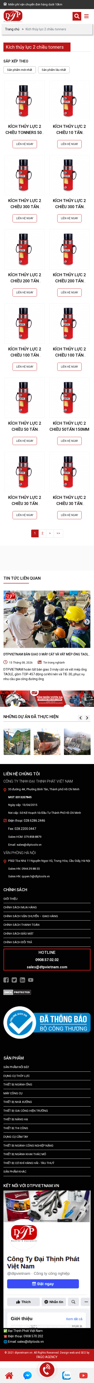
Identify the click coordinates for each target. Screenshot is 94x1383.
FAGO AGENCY (47, 1357)
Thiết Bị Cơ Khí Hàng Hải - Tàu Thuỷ (28, 1163)
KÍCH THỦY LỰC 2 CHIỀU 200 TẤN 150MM (69, 280)
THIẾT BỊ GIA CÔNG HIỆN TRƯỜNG (25, 1110)
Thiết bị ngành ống (17, 1084)
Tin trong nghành (54, 662)
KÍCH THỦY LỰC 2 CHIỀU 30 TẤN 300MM (24, 503)
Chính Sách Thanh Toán (21, 924)
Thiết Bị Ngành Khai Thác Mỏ (24, 1154)
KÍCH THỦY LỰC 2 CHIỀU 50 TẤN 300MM (24, 429)
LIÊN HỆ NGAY (24, 144)
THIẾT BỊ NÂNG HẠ (15, 1119)
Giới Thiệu (10, 898)
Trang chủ (12, 29)
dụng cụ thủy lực (16, 1076)
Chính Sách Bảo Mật (18, 933)
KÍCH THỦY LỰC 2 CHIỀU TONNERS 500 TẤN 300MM (24, 132)
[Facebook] (6, 979)
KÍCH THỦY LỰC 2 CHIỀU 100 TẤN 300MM (24, 355)
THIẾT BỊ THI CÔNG (15, 1128)
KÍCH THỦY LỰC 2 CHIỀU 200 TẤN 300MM (24, 280)
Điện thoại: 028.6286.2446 (26, 820)
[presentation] (7, 622)
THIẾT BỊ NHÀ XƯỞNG (17, 1102)
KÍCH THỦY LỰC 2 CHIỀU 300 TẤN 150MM (69, 206)
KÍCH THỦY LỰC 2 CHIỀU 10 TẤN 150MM (69, 132)
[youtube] (83, 1375)
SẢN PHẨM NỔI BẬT (16, 1067)
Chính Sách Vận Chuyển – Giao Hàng (30, 916)
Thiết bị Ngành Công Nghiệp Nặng (28, 1145)
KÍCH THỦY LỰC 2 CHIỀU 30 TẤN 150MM (69, 503)
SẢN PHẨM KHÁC (14, 1171)
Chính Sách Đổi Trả (17, 942)
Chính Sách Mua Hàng (20, 907)
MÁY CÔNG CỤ (12, 1093)
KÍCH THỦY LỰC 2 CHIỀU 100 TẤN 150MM (69, 355)
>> (58, 533)
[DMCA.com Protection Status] (17, 992)
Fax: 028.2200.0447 (22, 829)
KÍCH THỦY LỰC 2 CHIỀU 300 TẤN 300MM (24, 206)
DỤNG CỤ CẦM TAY (15, 1136)
